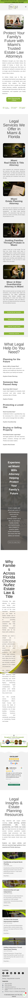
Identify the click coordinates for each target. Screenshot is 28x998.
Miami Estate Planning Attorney (14, 201)
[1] (24, 995)
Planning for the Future (11, 360)
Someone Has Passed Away (10, 383)
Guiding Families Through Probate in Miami (14, 242)
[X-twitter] (23, 973)
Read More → (7, 875)
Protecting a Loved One (13, 406)
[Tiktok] (15, 973)
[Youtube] (11, 973)
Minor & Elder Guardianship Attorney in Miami (14, 284)
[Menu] (25, 6)
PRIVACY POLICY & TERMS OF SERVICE (15, 991)
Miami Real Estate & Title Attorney (14, 162)
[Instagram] (7, 973)
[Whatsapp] (19, 973)
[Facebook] (3, 973)
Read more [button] (8, 779)
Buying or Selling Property (12, 428)
